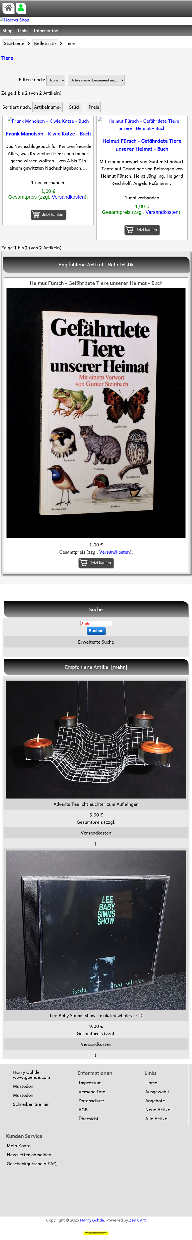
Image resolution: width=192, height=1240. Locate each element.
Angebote (155, 1100)
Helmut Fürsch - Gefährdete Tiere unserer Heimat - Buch (142, 145)
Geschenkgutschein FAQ (31, 1163)
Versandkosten (68, 197)
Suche (96, 609)
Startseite (14, 43)
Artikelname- (47, 106)
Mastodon (23, 1086)
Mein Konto (18, 1145)
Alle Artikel (156, 1118)
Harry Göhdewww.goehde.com (31, 1074)
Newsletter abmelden (29, 1154)
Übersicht (88, 1118)
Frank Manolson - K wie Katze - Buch (48, 133)
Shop (7, 30)
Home (151, 1082)
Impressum (90, 1082)
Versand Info (91, 1091)
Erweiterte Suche (96, 641)
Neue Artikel (158, 1109)
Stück (74, 106)
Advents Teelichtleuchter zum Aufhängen (96, 804)
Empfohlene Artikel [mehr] (96, 667)
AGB (83, 1109)
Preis (93, 106)
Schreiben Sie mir (31, 1104)
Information (46, 30)
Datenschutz (91, 1100)
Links (23, 30)
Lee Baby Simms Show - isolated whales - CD (96, 1015)
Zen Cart (137, 1220)
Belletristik (45, 43)
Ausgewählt (157, 1091)
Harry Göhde (92, 1220)
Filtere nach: (32, 79)
